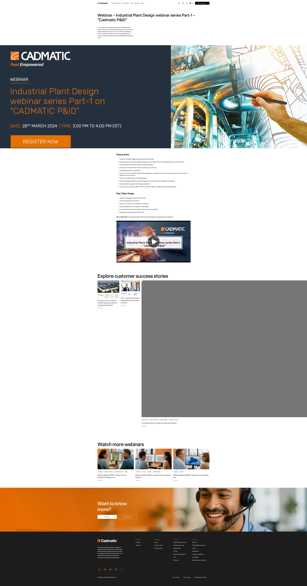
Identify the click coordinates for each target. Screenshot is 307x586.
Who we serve (125, 3)
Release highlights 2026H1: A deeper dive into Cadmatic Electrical (153, 476)
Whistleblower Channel (200, 577)
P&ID (133, 159)
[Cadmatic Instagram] (116, 570)
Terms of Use (175, 577)
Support (142, 3)
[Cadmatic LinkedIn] (99, 570)
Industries (138, 545)
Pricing (131, 3)
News (155, 542)
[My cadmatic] (179, 3)
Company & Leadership (198, 554)
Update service (177, 548)
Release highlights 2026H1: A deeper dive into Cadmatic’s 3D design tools (112, 476)
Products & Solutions (116, 3)
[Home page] (107, 542)
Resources (137, 3)
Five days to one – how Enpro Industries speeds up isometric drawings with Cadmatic (107, 302)
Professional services (178, 545)
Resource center (158, 545)
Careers (194, 548)
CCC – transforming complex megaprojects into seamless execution (130, 300)
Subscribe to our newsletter (199, 560)
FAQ (174, 557)
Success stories (158, 548)
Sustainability (195, 551)
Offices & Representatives (198, 545)
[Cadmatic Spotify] (110, 570)
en (192, 3)
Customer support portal (179, 542)
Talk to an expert (127, 517)
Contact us (107, 517)
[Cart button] (183, 3)
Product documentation (179, 554)
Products (138, 542)
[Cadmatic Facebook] (121, 570)
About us (194, 542)
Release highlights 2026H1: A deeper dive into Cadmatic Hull (191, 476)
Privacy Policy (186, 577)
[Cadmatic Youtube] (105, 570)
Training (175, 551)
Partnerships (195, 557)
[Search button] (187, 3)
